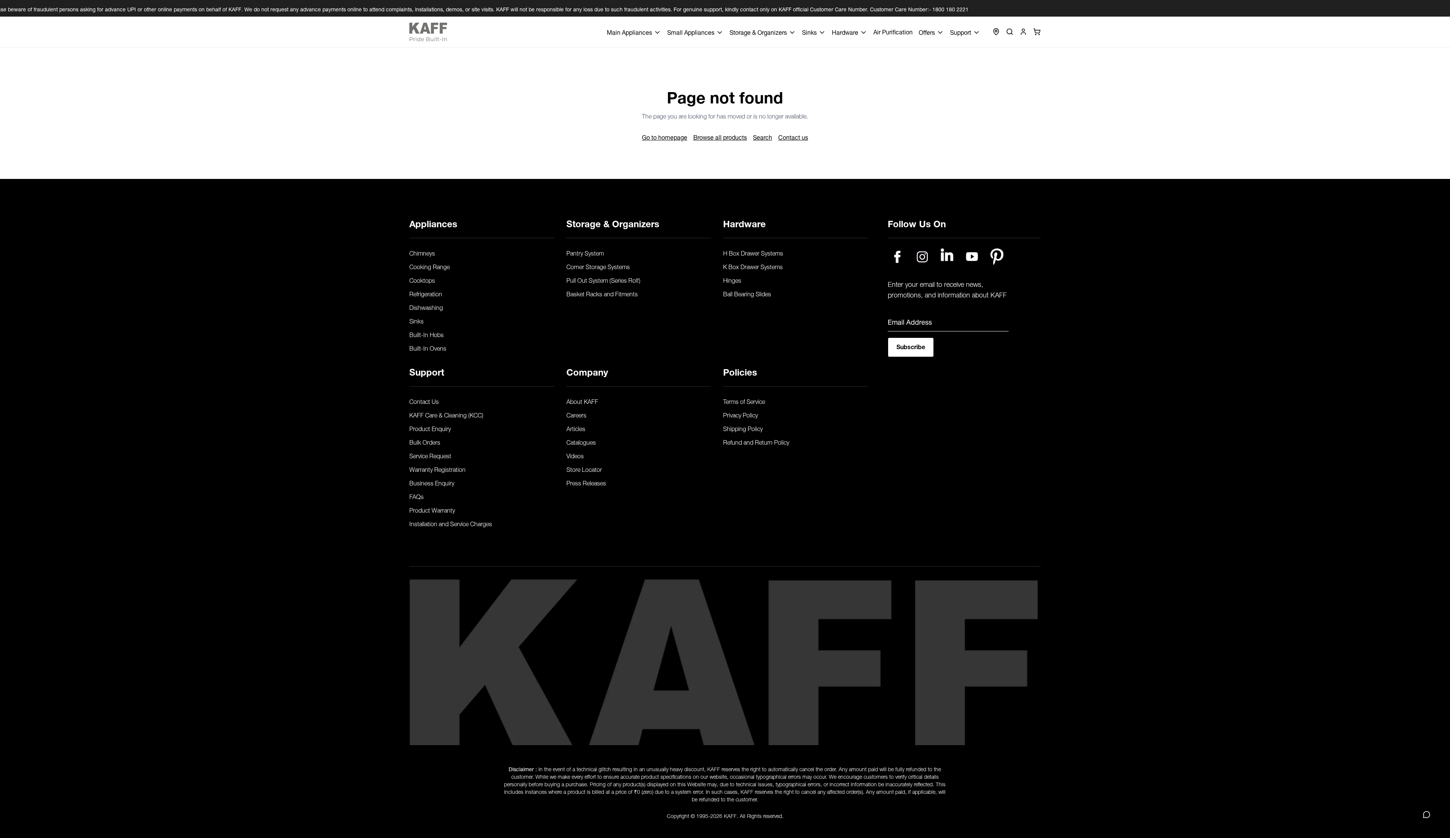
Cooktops (422, 279)
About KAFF (582, 401)
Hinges (732, 279)
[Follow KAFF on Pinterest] (996, 256)
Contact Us (424, 401)
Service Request (430, 455)
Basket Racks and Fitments (602, 293)
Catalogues (581, 441)
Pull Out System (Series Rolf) (603, 279)
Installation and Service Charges (450, 523)
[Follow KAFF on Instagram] (922, 256)
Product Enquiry (430, 428)
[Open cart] (1037, 31)
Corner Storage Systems (598, 266)
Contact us (793, 136)
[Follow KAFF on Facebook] (897, 256)
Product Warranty (432, 509)
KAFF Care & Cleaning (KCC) (446, 414)
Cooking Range (429, 266)
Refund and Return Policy (756, 441)
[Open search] (1009, 31)
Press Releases (586, 482)
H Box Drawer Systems (753, 252)
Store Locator (584, 469)
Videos (575, 455)
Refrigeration (425, 293)
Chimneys (422, 252)
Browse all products (720, 136)
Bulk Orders (424, 441)
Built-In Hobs (426, 334)
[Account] (1023, 31)
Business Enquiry (431, 482)
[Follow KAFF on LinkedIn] (947, 256)
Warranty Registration (437, 469)
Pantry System (585, 252)
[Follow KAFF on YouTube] (972, 256)
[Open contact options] (1426, 814)
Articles (575, 428)
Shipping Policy (743, 428)
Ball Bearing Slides (747, 293)
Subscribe (910, 346)
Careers (576, 414)
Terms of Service (744, 401)
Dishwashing (426, 307)
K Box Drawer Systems (753, 266)
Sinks (416, 320)
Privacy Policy (740, 414)
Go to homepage (664, 136)
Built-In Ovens (427, 347)
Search (762, 136)
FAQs (416, 496)
